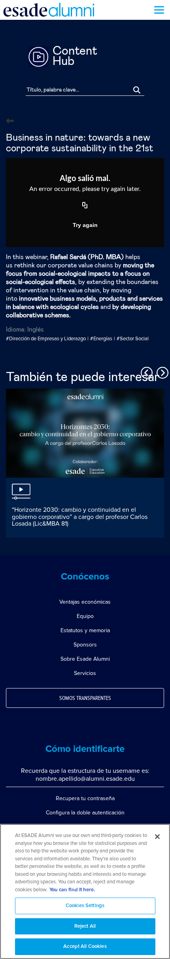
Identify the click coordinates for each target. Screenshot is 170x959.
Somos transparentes (85, 698)
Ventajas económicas (85, 602)
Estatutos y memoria (85, 630)
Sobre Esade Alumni (85, 659)
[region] (85, 891)
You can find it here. (72, 889)
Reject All (85, 926)
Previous (145, 371)
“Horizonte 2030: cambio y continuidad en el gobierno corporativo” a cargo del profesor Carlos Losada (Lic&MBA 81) (79, 517)
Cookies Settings (85, 905)
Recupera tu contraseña (85, 798)
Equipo (85, 616)
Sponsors (85, 644)
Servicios (85, 673)
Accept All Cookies (84, 946)
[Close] (157, 836)
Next (161, 371)
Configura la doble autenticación (85, 812)
